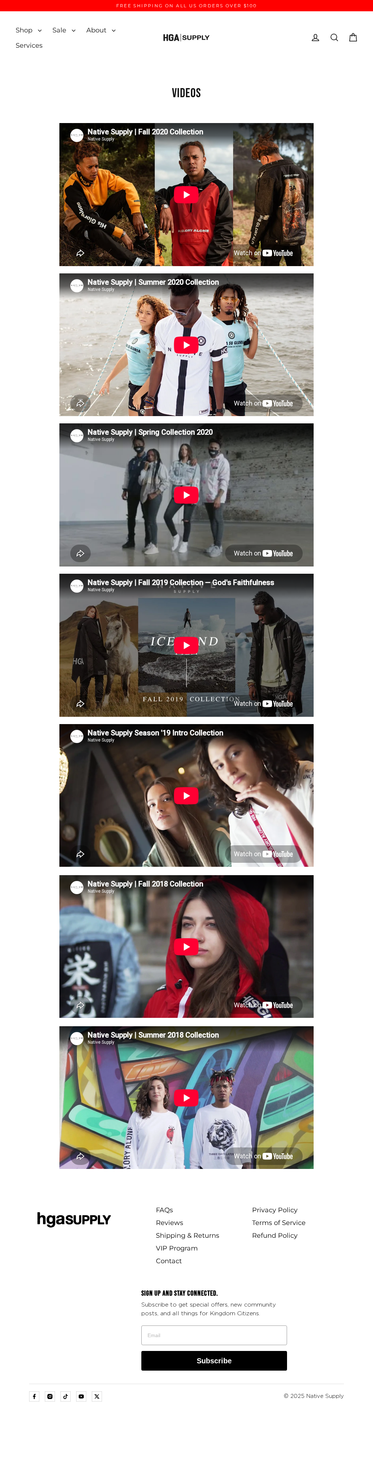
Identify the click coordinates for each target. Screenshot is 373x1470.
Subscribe (214, 1361)
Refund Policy (275, 1236)
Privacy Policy (275, 1210)
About (97, 30)
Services (29, 45)
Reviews (169, 1223)
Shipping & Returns (187, 1236)
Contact (169, 1261)
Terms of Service (279, 1223)
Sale (60, 30)
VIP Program (177, 1248)
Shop (25, 30)
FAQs (164, 1210)
